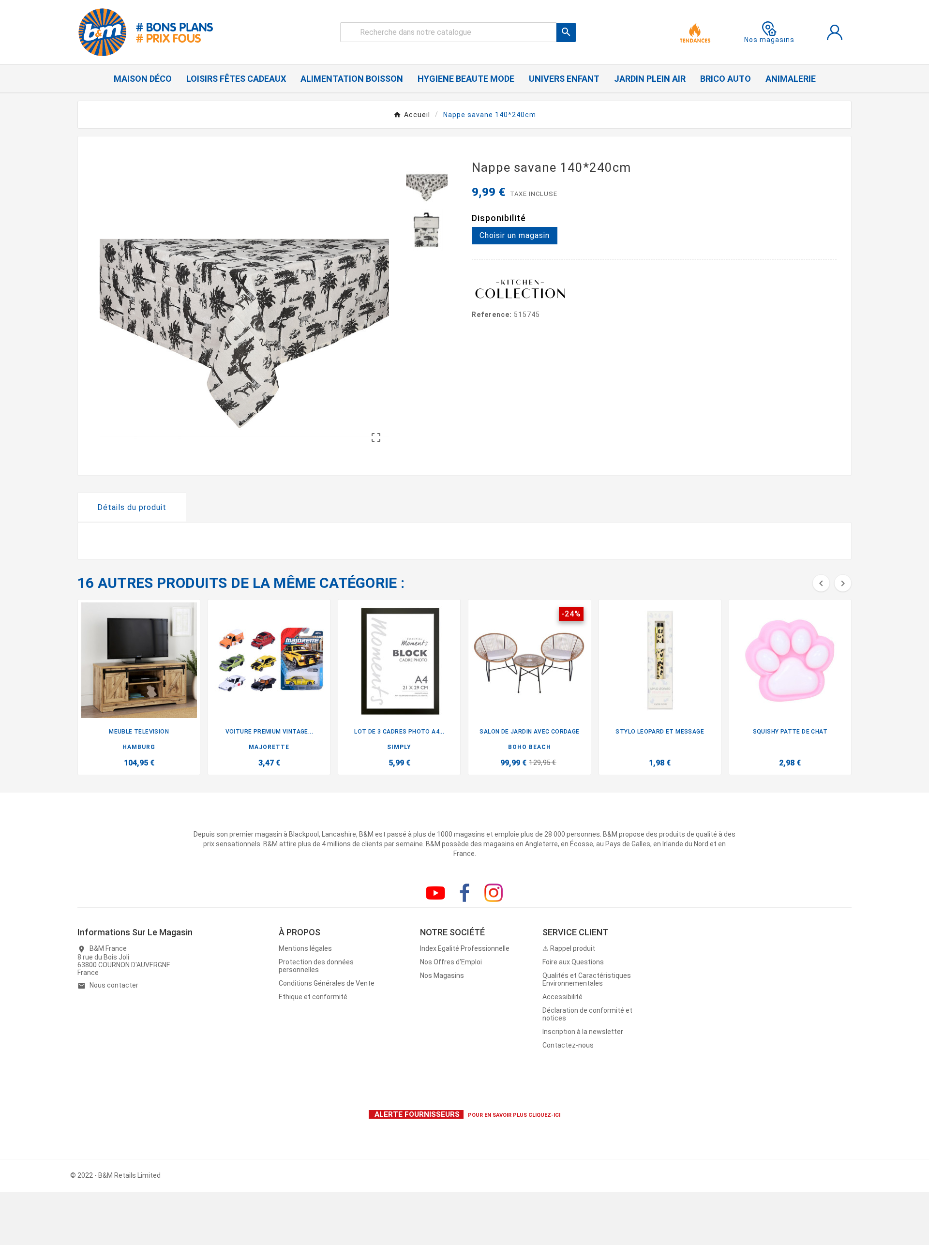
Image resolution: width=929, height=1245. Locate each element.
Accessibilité (562, 997)
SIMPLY (399, 747)
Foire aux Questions (573, 962)
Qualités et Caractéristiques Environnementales (586, 979)
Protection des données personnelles (316, 966)
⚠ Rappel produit (568, 948)
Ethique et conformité (313, 997)
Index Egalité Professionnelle (464, 948)
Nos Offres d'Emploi (451, 962)
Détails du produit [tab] (131, 507)
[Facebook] (464, 892)
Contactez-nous (568, 1045)
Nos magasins (769, 40)
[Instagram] (493, 892)
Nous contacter (114, 985)
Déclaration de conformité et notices (587, 1014)
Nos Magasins (442, 975)
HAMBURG (138, 747)
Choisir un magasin (514, 235)
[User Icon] (834, 32)
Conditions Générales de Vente (327, 983)
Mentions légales (305, 948)
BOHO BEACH (529, 747)
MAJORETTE (269, 747)
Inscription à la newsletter (582, 1031)
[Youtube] (435, 892)
